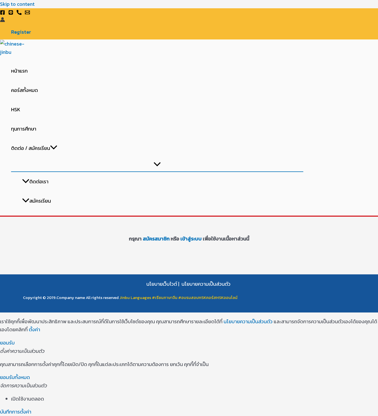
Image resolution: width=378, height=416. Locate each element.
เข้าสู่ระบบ (190, 238)
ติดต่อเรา (38, 181)
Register (21, 32)
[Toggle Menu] (157, 164)
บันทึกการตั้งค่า (15, 411)
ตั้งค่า (34, 329)
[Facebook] (2, 13)
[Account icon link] (2, 20)
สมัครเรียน (40, 201)
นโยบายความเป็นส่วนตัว (206, 284)
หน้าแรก (19, 71)
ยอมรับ (7, 342)
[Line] (10, 13)
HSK (15, 109)
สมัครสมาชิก (156, 238)
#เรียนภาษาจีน (165, 298)
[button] (53, 148)
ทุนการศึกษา (23, 129)
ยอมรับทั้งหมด (15, 377)
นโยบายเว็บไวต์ (161, 284)
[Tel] (19, 13)
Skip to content (17, 4)
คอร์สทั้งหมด (24, 90)
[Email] (27, 13)
